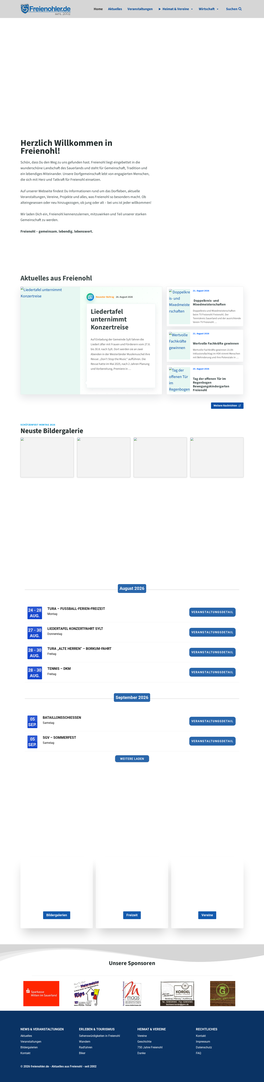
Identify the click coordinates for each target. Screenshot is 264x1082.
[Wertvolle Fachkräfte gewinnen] (179, 345)
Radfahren (85, 1047)
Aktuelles (115, 9)
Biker (82, 1053)
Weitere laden (132, 759)
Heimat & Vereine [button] (176, 9)
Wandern (84, 1041)
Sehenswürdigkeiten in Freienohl (99, 1036)
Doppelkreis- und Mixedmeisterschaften (209, 302)
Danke (141, 1053)
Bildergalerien (29, 1047)
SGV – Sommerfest (59, 737)
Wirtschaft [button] (207, 9)
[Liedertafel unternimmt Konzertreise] (50, 340)
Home (98, 9)
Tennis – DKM (59, 669)
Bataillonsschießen (62, 718)
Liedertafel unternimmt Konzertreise (109, 319)
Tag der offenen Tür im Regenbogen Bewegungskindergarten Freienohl (211, 384)
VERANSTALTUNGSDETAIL (212, 612)
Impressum (203, 1041)
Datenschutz (204, 1047)
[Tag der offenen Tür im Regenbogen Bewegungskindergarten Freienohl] (179, 379)
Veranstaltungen (140, 9)
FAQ (198, 1053)
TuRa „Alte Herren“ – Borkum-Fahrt (79, 649)
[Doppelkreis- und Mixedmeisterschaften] (179, 306)
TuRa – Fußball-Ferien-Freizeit (76, 609)
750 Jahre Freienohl (150, 1047)
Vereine (142, 1036)
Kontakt (25, 1053)
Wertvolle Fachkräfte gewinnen (216, 343)
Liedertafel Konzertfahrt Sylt (75, 629)
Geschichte (144, 1041)
